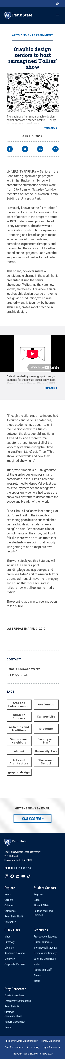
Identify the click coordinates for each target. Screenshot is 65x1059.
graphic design (19, 772)
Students (46, 728)
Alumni (19, 751)
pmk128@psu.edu (17, 675)
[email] (55, 149)
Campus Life (46, 716)
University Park (46, 751)
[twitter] (25, 149)
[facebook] (10, 149)
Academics (46, 704)
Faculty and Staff (46, 740)
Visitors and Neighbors (19, 740)
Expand (49, 128)
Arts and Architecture (19, 761)
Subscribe (31, 819)
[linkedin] (40, 149)
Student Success (19, 716)
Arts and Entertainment (32, 35)
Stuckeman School (46, 761)
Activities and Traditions (19, 728)
